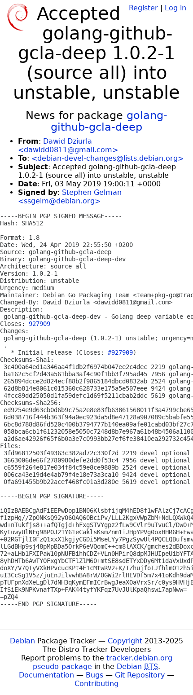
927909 (39, 323)
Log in (175, 8)
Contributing (96, 683)
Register (143, 8)
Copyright (125, 641)
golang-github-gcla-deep (109, 121)
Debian (22, 641)
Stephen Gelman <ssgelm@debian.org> (70, 196)
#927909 (120, 352)
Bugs (94, 675)
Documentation (46, 675)
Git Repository (140, 675)
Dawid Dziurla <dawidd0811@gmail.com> (68, 145)
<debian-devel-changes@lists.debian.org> (107, 158)
